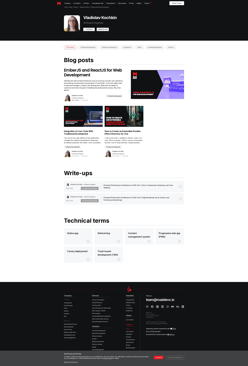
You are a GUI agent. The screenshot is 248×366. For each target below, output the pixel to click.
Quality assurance (97, 336)
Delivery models (68, 327)
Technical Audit (96, 305)
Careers (146, 3)
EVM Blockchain (130, 302)
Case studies (122, 3)
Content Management (155, 47)
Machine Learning (97, 344)
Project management (98, 349)
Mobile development (98, 341)
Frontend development (88, 47)
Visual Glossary (130, 339)
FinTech (128, 305)
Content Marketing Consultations (101, 316)
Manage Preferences (71, 362)
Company (67, 3)
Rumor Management (69, 337)
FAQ (65, 316)
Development (110, 3)
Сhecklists (129, 334)
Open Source (129, 342)
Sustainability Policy (69, 335)
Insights (139, 3)
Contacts (66, 313)
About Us (149, 312)
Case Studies (130, 319)
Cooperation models (152, 316)
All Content (70, 47)
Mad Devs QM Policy (70, 332)
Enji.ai (174, 328)
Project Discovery (97, 302)
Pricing (131, 3)
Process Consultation (98, 300)
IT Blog (128, 329)
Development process (70, 324)
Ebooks (128, 345)
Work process (150, 314)
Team (65, 308)
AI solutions (77, 3)
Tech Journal (129, 331)
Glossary (128, 337)
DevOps (86, 3)
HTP (153, 331)
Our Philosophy (68, 305)
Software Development (109, 47)
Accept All (159, 357)
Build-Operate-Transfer (98, 310)
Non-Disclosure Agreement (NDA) (157, 323)
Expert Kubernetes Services (100, 321)
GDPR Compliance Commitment (156, 322)
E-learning (129, 308)
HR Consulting (96, 313)
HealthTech (129, 310)
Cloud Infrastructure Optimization (101, 308)
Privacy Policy (107, 358)
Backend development (98, 333)
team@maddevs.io (160, 299)
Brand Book (150, 317)
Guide (139, 47)
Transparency (68, 303)
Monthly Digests (130, 348)
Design (94, 347)
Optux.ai (171, 334)
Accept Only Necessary (175, 357)
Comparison (127, 47)
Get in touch (176, 3)
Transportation (130, 300)
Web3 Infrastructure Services (100, 319)
